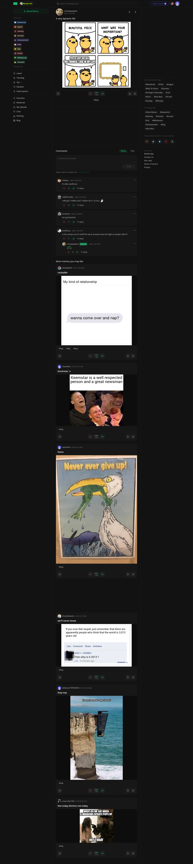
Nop (96, 100)
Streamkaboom (68, 616)
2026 (161, 84)
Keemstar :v (64, 371)
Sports (18, 27)
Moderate (21, 102)
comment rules (83, 172)
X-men (169, 97)
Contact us (148, 157)
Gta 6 (149, 97)
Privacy (147, 167)
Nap (61, 348)
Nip (69, 348)
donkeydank (67, 268)
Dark (17, 44)
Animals (19, 35)
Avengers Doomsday (155, 92)
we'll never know (67, 620)
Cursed (170, 116)
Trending (20, 77)
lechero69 (66, 447)
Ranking (20, 116)
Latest (19, 73)
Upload (32, 11)
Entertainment (21, 40)
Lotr (168, 92)
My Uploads (22, 107)
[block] (135, 93)
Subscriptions (22, 91)
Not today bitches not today (73, 805)
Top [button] (18, 82)
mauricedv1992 (68, 801)
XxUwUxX (66, 214)
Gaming (18, 31)
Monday (160, 101)
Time (132, 151)
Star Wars (159, 97)
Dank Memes (152, 112)
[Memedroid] (15, 3)
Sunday (149, 101)
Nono (61, 451)
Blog (18, 120)
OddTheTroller (68, 197)
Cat (148, 120)
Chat (19, 111)
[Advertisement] (161, 42)
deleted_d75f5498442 (70, 688)
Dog (163, 124)
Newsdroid (20, 22)
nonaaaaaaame (70, 11)
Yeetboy (65, 180)
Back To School (152, 88)
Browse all (17, 66)
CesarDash (66, 366)
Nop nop (62, 692)
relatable (63, 272)
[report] (130, 93)
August (170, 84)
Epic (17, 49)
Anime (18, 53)
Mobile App (149, 154)
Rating (123, 151)
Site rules (148, 160)
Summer (165, 88)
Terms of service (151, 164)
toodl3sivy (66, 230)
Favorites (21, 98)
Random (20, 86)
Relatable (19, 62)
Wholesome (20, 58)
